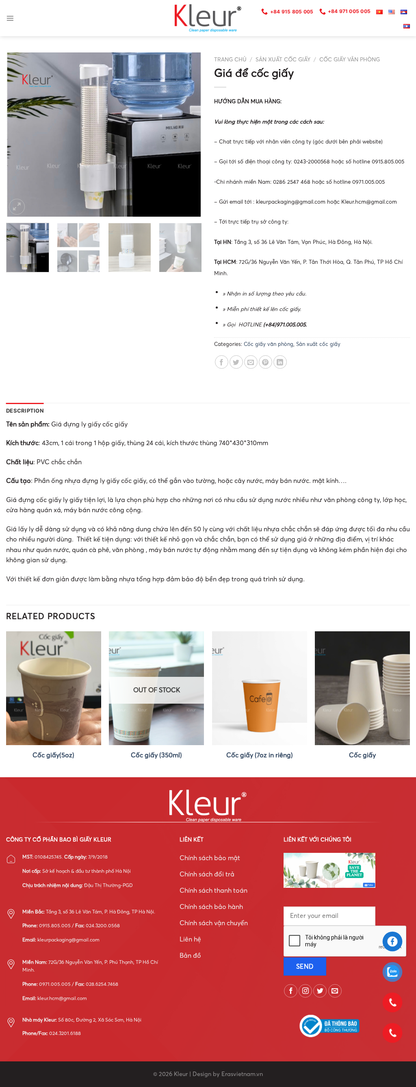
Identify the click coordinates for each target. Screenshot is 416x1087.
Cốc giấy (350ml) (156, 755)
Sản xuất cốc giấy (283, 59)
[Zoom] (17, 207)
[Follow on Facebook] (290, 991)
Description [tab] (25, 411)
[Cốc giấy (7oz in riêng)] (259, 688)
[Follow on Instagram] (305, 991)
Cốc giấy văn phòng (349, 59)
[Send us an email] (335, 991)
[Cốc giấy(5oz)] (53, 688)
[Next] (187, 134)
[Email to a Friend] (251, 362)
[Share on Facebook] (221, 362)
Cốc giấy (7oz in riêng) (259, 755)
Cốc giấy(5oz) (53, 755)
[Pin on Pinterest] (265, 362)
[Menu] (10, 18)
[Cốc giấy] (362, 688)
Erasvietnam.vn (242, 1074)
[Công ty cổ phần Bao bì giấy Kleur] (208, 18)
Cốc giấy (362, 755)
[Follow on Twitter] (320, 991)
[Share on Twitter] (236, 362)
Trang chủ (230, 59)
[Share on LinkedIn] (280, 362)
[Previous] (20, 134)
